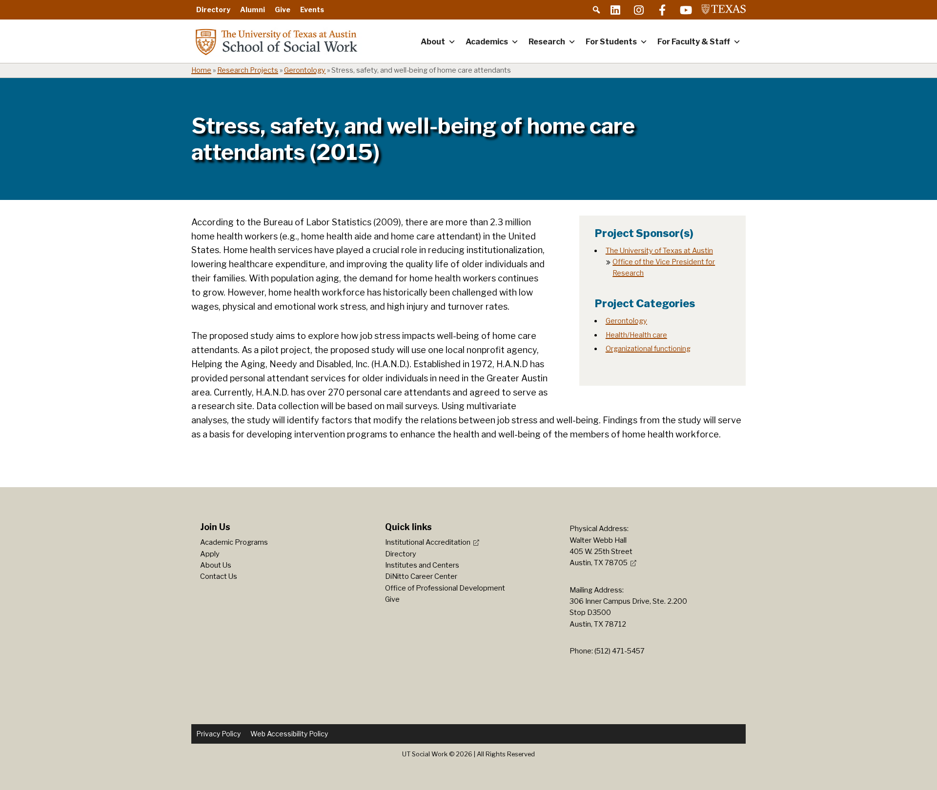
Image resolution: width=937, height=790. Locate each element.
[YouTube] (685, 10)
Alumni (252, 9)
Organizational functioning (648, 348)
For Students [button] (611, 41)
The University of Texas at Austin (659, 250)
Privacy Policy (218, 734)
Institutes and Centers (422, 565)
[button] (596, 9)
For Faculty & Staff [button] (693, 41)
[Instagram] (639, 10)
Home (201, 70)
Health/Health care (636, 335)
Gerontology (305, 70)
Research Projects (247, 70)
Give (282, 9)
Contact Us (218, 576)
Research (547, 41)
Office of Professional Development (445, 588)
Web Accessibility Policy (289, 734)
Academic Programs (234, 542)
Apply (210, 554)
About (433, 41)
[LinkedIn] (615, 10)
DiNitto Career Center (421, 576)
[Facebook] (662, 10)
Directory (213, 9)
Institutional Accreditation (427, 542)
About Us (215, 565)
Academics (487, 41)
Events (312, 9)
